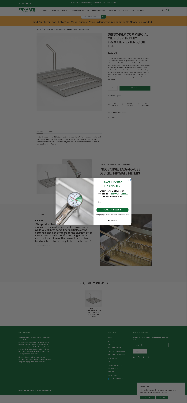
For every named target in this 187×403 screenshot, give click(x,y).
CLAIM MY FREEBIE (112, 210)
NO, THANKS (112, 220)
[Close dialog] (129, 180)
